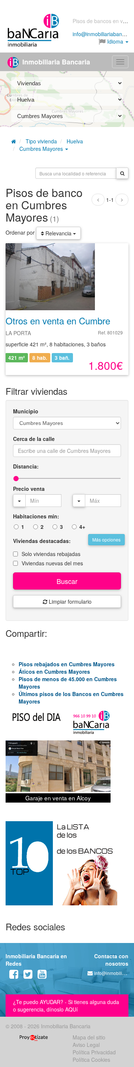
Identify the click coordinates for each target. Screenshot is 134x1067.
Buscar (67, 581)
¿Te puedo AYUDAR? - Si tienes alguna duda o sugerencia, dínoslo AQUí (66, 1005)
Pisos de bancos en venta (103, 21)
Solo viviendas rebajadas (51, 554)
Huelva (75, 141)
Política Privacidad (94, 1052)
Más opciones (106, 539)
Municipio (25, 411)
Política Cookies (91, 1059)
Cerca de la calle (34, 438)
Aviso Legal (86, 1044)
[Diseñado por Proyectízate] (34, 1037)
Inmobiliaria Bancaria (55, 62)
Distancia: (26, 466)
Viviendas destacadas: (42, 540)
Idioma (115, 41)
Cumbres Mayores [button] (41, 148)
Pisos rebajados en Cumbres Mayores (67, 664)
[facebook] (13, 975)
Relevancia (58, 233)
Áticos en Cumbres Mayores (54, 671)
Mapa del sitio (89, 1037)
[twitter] (27, 975)
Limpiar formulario (69, 601)
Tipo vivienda (41, 141)
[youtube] (42, 975)
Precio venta (29, 488)
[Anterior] (98, 200)
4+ (82, 526)
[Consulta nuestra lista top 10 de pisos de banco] (67, 867)
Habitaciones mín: (36, 516)
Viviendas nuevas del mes (52, 563)
